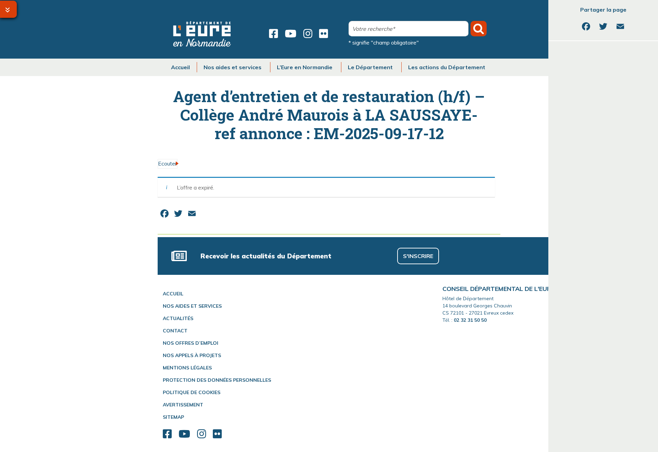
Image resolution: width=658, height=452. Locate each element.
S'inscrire (418, 256)
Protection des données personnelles (217, 380)
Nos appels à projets (192, 355)
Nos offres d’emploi (190, 343)
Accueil (173, 294)
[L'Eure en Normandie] (202, 34)
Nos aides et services (192, 306)
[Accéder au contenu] (8, 9)
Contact (175, 331)
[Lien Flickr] (323, 33)
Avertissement (183, 405)
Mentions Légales (187, 368)
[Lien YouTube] (290, 33)
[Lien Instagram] (307, 33)
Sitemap (173, 417)
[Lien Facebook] (273, 33)
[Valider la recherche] (478, 29)
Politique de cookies (191, 392)
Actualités (178, 318)
